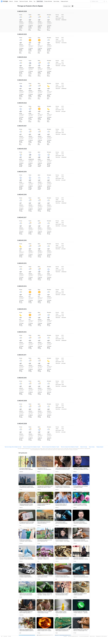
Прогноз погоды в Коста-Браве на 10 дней (69, 446)
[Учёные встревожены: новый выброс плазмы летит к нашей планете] (45, 625)
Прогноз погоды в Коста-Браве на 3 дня (13, 446)
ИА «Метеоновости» (103, 636)
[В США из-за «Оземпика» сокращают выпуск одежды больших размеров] (27, 536)
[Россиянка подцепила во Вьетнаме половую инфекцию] (27, 464)
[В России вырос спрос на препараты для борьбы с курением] (63, 500)
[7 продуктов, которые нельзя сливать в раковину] (81, 589)
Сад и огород (91, 446)
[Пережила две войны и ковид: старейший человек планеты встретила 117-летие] (27, 500)
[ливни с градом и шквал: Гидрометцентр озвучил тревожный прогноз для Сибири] (63, 607)
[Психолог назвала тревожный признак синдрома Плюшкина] (63, 554)
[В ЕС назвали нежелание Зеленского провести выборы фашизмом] (81, 518)
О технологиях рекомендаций (84, 636)
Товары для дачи (99, 446)
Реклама (9, 636)
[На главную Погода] (5, 1)
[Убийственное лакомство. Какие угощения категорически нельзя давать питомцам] (63, 464)
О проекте (65, 636)
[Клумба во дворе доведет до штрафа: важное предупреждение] (45, 500)
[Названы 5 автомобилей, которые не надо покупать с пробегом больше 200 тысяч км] (27, 571)
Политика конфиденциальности (73, 636)
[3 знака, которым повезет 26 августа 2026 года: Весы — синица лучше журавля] (27, 607)
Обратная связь (92, 636)
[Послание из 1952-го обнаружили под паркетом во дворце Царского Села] (45, 464)
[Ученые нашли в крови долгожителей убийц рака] (63, 518)
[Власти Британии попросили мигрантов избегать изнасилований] (45, 518)
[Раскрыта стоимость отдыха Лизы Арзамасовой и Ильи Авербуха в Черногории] (63, 589)
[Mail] (1, 1)
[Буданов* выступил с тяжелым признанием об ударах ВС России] (81, 464)
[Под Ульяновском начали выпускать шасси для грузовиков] (81, 571)
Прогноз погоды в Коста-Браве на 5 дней (31, 446)
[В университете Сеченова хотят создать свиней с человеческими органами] (63, 482)
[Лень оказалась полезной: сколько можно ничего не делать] (81, 536)
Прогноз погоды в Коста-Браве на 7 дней (50, 446)
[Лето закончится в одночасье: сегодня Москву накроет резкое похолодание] (27, 482)
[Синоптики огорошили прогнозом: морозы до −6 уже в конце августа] (81, 554)
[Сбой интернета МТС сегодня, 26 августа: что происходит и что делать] (81, 625)
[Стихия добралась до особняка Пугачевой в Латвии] (81, 482)
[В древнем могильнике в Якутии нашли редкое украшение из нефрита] (63, 625)
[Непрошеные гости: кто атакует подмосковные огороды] (45, 607)
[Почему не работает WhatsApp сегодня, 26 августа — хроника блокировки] (81, 607)
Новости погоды (83, 446)
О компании (5, 636)
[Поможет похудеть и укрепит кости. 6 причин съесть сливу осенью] (81, 500)
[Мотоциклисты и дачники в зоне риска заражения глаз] (45, 536)
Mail (1, 636)
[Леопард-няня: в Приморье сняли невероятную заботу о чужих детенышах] (45, 482)
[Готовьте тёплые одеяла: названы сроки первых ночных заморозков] (45, 571)
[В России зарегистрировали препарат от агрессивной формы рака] (27, 554)
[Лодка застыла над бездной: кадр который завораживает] (27, 589)
